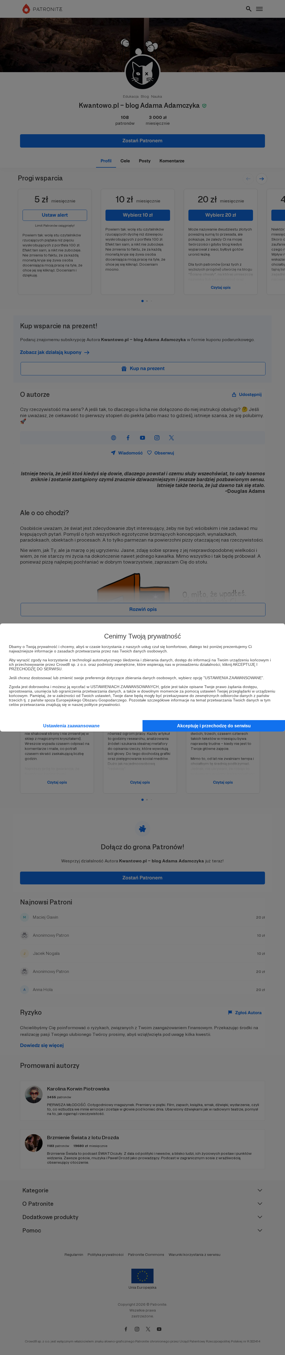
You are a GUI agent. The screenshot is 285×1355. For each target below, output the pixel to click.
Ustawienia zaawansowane (71, 725)
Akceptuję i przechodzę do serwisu (214, 725)
